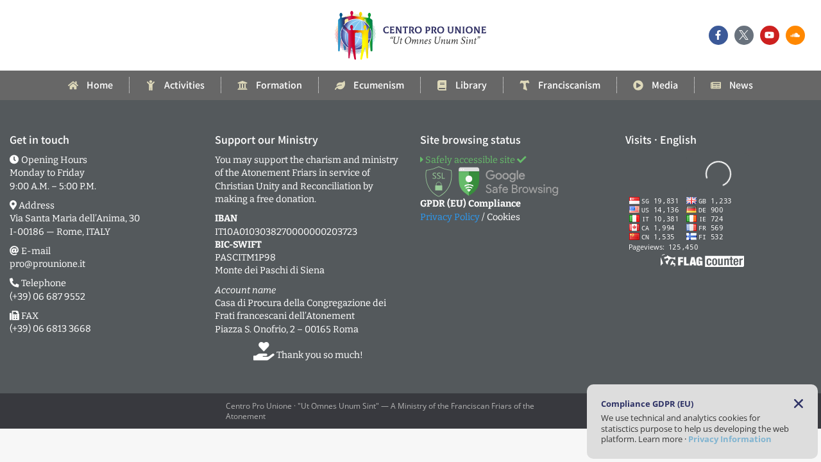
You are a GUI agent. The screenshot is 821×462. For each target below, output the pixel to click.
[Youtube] (769, 35)
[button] (798, 403)
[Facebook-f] (718, 35)
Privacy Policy (450, 217)
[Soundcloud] (795, 35)
